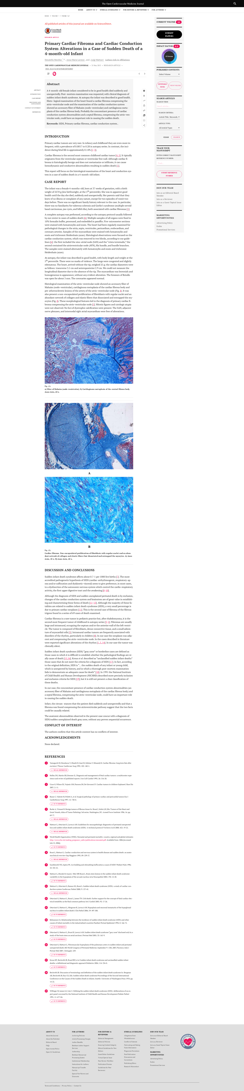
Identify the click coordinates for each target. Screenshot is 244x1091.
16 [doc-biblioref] (69, 658)
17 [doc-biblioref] (111, 661)
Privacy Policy (67, 1086)
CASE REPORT (36, 98)
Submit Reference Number (169, 174)
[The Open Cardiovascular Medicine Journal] (188, 1041)
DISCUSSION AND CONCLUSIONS (35, 103)
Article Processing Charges (81, 1039)
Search (176, 137)
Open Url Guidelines (53, 1052)
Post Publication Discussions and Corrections (129, 1057)
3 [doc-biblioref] (95, 149)
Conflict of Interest (130, 1042)
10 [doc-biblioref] (107, 590)
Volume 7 (55, 16)
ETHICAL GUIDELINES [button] (109, 10)
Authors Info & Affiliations (117, 59)
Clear (166, 137)
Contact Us (77, 1086)
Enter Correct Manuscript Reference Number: (169, 156)
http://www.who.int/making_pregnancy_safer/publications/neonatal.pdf (78, 840)
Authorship (76, 1051)
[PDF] (54, 74)
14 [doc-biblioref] (103, 642)
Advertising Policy (165, 223)
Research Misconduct (131, 1066)
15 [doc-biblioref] (66, 658)
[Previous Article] (139, 74)
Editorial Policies (104, 1042)
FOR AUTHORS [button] (158, 10)
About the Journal (52, 1036)
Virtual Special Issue (105, 1058)
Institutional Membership (80, 1061)
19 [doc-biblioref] (78, 678)
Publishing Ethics (130, 1063)
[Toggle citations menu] (59, 770)
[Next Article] (144, 74)
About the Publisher (53, 1039)
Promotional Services (166, 229)
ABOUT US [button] (90, 10)
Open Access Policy (52, 1049)
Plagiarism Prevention (131, 1051)
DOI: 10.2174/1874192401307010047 (59, 69)
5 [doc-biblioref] (119, 155)
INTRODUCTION (35, 94)
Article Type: (165, 123)
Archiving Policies (78, 1036)
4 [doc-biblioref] (117, 155)
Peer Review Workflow (105, 1061)
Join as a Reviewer (165, 199)
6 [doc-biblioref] (85, 217)
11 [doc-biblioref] (91, 602)
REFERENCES (36, 112)
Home (80, 10)
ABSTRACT (37, 90)
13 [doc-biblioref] (95, 602)
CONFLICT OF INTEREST (33, 108)
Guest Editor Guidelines (106, 1054)
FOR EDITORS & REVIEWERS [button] (135, 10)
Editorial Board (51, 1042)
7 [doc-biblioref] (117, 576)
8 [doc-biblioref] (104, 590)
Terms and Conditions (52, 1086)
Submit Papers (169, 34)
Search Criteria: (166, 113)
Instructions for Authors (80, 1064)
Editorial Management (105, 1038)
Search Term (162, 102)
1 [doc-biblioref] (92, 149)
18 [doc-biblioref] (97, 672)
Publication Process (105, 1064)
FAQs (47, 1045)
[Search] (235, 4)
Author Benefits (77, 1042)
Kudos (159, 226)
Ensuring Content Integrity (107, 1045)
